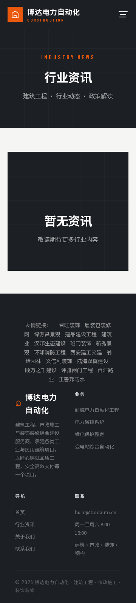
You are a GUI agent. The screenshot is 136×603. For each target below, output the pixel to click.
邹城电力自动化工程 (97, 409)
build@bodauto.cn (95, 512)
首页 (20, 512)
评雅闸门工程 (77, 370)
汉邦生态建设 (50, 343)
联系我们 (25, 548)
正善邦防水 (72, 379)
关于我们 (25, 536)
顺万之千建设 (41, 370)
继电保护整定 (89, 434)
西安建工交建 (86, 352)
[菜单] (122, 14)
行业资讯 (25, 524)
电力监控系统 (89, 421)
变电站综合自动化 (94, 446)
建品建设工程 (81, 334)
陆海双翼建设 (92, 361)
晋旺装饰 (69, 325)
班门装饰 (80, 343)
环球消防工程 (50, 352)
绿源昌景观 (47, 334)
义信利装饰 (59, 361)
